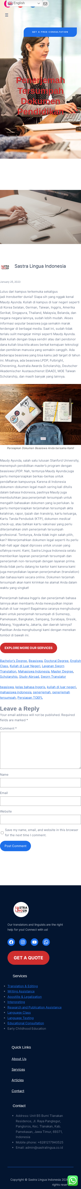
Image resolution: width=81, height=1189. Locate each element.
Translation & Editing (22, 986)
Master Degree (62, 671)
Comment (8, 728)
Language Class (19, 1012)
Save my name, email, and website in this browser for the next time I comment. (41, 832)
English (19, 3)
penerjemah (42, 692)
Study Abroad (29, 677)
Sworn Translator (53, 677)
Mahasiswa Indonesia (33, 671)
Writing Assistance (21, 991)
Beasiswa (36, 661)
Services (18, 1069)
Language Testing (20, 1018)
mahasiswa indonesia (15, 692)
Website (6, 811)
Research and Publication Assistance (34, 1007)
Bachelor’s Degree (13, 661)
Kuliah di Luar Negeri (25, 666)
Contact (18, 1091)
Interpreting (16, 1002)
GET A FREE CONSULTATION (50, 32)
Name (4, 775)
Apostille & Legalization (24, 997)
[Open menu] (6, 14)
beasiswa (7, 687)
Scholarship (8, 677)
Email (4, 793)
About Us (19, 1059)
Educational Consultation (25, 1023)
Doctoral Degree (56, 661)
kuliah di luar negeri (61, 687)
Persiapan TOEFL (30, 698)
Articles (18, 1080)
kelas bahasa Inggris (30, 687)
